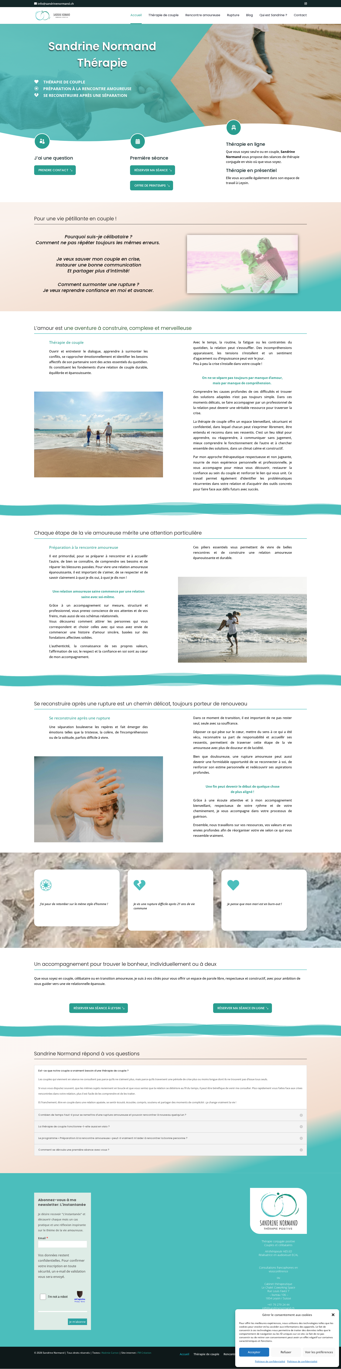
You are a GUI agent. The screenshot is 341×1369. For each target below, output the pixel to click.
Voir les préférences (319, 1352)
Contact (300, 15)
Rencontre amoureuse (202, 15)
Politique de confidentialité (270, 1361)
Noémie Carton (110, 1352)
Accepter (254, 1352)
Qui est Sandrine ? (273, 15)
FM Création (144, 1352)
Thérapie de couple (163, 15)
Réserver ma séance (151, 170)
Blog (249, 15)
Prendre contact (53, 170)
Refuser (286, 1352)
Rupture (233, 15)
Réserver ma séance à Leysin (97, 1008)
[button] (333, 1315)
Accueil (136, 15)
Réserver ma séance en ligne (241, 1008)
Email (42, 1238)
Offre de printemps (150, 185)
